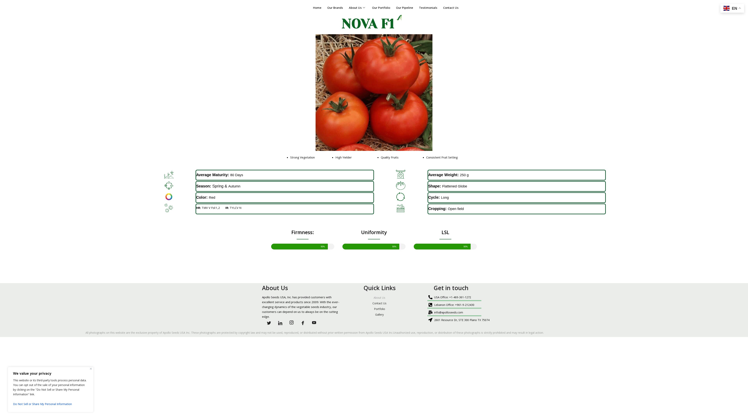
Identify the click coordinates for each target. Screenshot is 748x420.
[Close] (91, 369)
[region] (51, 389)
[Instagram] (290, 322)
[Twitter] (267, 322)
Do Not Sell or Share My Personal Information (42, 404)
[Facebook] (301, 322)
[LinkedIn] (278, 322)
